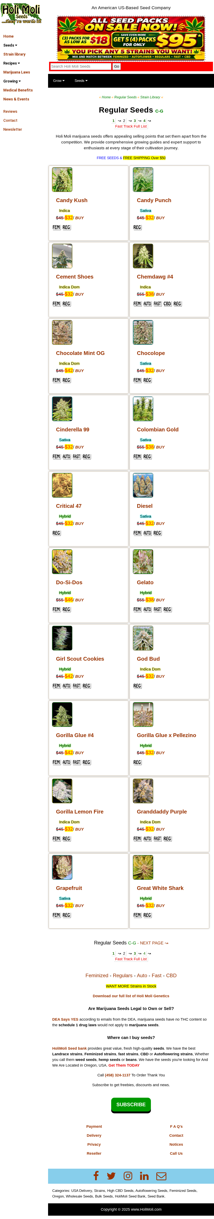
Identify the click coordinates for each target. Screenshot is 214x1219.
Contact (10, 120)
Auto (142, 975)
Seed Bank (156, 1196)
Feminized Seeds (182, 1191)
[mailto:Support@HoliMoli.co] (162, 1176)
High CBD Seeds (120, 1191)
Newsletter (12, 129)
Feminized (96, 975)
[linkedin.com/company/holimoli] (147, 1176)
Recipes (10, 63)
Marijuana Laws (16, 72)
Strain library (14, 54)
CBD (171, 975)
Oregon (58, 1196)
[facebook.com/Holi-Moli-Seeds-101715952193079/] (98, 1176)
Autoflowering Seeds (151, 1191)
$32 (69, 217)
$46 (69, 599)
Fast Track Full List (131, 126)
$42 (69, 370)
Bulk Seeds (104, 1196)
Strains (99, 1191)
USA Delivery (81, 1191)
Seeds (9, 45)
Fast (157, 975)
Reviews (10, 111)
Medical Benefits (18, 90)
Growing (11, 81)
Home (8, 36)
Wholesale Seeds (79, 1196)
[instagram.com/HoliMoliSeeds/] (130, 1176)
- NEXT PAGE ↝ (152, 943)
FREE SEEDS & (109, 158)
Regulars (122, 975)
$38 (150, 294)
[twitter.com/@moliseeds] (114, 1176)
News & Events (16, 99)
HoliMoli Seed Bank (130, 1196)
